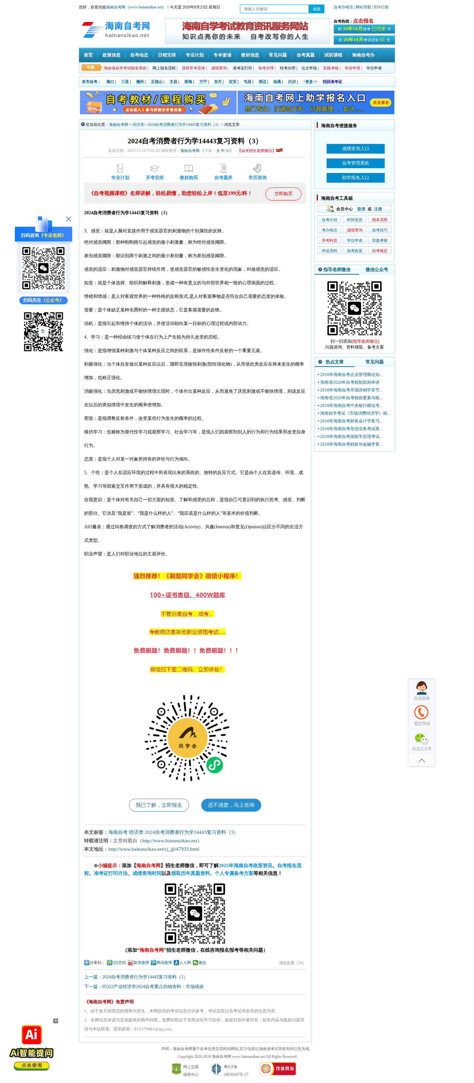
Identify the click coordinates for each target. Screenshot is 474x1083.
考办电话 (329, 230)
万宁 (203, 81)
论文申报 (310, 68)
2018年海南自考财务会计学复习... (351, 421)
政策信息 (112, 55)
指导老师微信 (337, 269)
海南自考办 (363, 55)
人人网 (185, 962)
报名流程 (380, 220)
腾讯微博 (164, 962)
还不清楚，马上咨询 (231, 805)
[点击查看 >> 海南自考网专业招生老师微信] (43, 290)
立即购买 (283, 193)
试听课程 (333, 55)
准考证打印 (243, 68)
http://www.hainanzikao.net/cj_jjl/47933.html (153, 849)
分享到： (97, 962)
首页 (88, 55)
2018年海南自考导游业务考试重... (351, 428)
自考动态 (139, 55)
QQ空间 (119, 962)
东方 (218, 81)
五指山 (157, 81)
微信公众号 (377, 269)
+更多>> (310, 81)
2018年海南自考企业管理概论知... (351, 374)
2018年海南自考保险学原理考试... (351, 436)
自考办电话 (343, 7)
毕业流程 (329, 250)
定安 (233, 81)
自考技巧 (380, 230)
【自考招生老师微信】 (256, 150)
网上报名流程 (165, 68)
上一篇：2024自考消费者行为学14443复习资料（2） (136, 977)
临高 (277, 81)
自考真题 (306, 55)
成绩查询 (354, 230)
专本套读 (222, 55)
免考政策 (354, 250)
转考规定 (380, 250)
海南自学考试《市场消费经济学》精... (355, 413)
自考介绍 (329, 220)
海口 (110, 81)
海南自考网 (118, 124)
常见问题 (278, 55)
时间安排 (354, 220)
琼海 (188, 81)
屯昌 (248, 81)
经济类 (138, 124)
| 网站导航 (362, 7)
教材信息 (250, 55)
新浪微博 (141, 962)
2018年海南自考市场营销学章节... (351, 390)
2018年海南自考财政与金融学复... (351, 444)
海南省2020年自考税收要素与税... (351, 397)
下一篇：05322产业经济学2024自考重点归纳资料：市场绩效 (144, 986)
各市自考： (91, 81)
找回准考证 (332, 81)
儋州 (140, 81)
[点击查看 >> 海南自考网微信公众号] (43, 352)
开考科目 (329, 240)
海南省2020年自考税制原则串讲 (350, 382)
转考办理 (288, 68)
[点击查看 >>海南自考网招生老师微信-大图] (355, 337)
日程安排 (167, 55)
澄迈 (262, 81)
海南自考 (118, 832)
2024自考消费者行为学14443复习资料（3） (184, 124)
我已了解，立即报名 (159, 805)
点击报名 (363, 21)
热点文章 (335, 361)
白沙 (292, 81)
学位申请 (374, 68)
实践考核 (380, 240)
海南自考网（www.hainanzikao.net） (136, 7)
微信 (202, 962)
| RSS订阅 (380, 7)
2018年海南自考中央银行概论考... (351, 405)
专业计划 (195, 55)
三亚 (125, 81)
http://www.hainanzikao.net (169, 840)
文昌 (173, 81)
